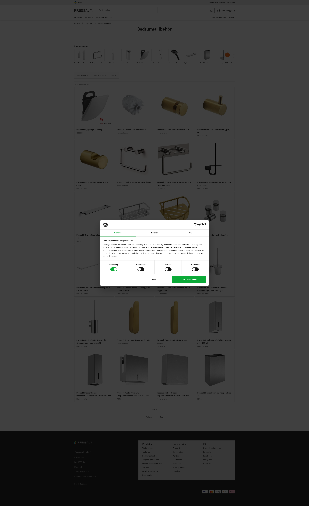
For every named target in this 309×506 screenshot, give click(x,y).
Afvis (154, 279)
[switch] (140, 269)
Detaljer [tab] (154, 233)
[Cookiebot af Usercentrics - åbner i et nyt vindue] (195, 225)
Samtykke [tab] (118, 233)
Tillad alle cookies (189, 279)
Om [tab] (190, 233)
